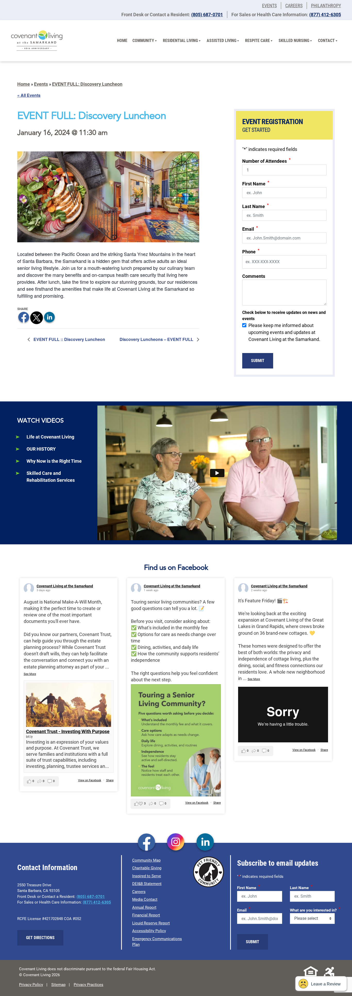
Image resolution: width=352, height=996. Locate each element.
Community (143, 40)
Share (110, 780)
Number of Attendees (266, 160)
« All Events (28, 95)
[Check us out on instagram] (176, 842)
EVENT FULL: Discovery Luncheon (87, 84)
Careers (294, 5)
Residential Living (180, 40)
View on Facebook (89, 780)
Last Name (255, 206)
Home (122, 40)
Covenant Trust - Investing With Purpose (68, 731)
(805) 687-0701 (207, 14)
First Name (255, 183)
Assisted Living (221, 40)
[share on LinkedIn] (49, 317)
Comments (253, 276)
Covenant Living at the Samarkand (65, 586)
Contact (326, 40)
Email (250, 228)
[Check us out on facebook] (146, 842)
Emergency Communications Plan (157, 942)
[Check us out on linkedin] (205, 842)
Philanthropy (326, 5)
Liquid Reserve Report (151, 923)
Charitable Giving (146, 868)
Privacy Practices (88, 984)
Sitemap (58, 984)
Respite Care (257, 40)
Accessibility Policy (149, 931)
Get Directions (40, 937)
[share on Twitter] (36, 317)
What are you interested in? (315, 909)
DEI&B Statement (147, 883)
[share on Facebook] (23, 317)
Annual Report (144, 907)
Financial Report (146, 915)
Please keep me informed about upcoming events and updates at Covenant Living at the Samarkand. (284, 332)
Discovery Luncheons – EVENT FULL (157, 339)
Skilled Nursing (294, 40)
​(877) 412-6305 (325, 14)
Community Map (146, 860)
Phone (250, 251)
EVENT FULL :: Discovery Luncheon (68, 339)
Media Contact (144, 899)
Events (269, 5)
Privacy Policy (31, 984)
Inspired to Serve (146, 876)
